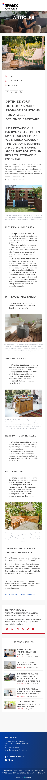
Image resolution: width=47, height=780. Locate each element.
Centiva (27, 777)
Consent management (35, 774)
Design (10, 76)
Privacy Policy (10, 774)
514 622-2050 (13, 748)
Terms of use (21, 774)
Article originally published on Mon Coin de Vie (23, 594)
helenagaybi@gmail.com (18, 750)
